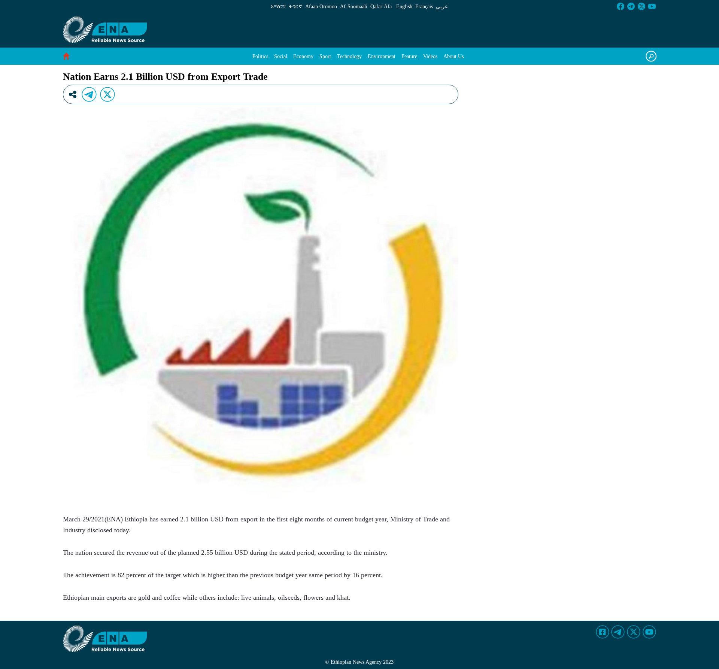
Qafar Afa (381, 6)
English (404, 6)
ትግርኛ (295, 6)
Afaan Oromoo (321, 6)
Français (424, 6)
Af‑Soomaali (353, 6)
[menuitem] (260, 56)
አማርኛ (278, 6)
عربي (442, 6)
